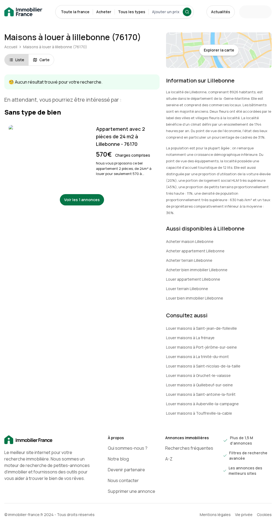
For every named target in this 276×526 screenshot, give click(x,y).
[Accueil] (47, 440)
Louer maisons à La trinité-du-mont (197, 356)
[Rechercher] (187, 12)
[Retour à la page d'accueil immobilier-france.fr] (23, 12)
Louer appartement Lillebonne (193, 279)
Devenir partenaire (126, 470)
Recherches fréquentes (189, 448)
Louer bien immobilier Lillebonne (194, 298)
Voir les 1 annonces (82, 199)
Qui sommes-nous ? (127, 448)
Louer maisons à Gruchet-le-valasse (198, 375)
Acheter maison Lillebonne (189, 241)
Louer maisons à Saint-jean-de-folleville (201, 328)
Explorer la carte (219, 50)
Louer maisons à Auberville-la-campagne (202, 403)
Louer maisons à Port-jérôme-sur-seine (201, 347)
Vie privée (244, 514)
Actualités (220, 11)
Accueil (10, 46)
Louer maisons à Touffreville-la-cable (199, 413)
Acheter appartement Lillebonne (195, 250)
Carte (44, 59)
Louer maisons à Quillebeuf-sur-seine (199, 384)
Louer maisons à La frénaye (190, 337)
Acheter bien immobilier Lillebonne (196, 269)
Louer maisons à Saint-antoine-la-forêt (201, 394)
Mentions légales (215, 514)
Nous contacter (123, 480)
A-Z (168, 459)
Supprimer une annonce (131, 491)
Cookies (264, 514)
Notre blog (118, 459)
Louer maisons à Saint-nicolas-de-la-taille (203, 366)
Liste (19, 59)
